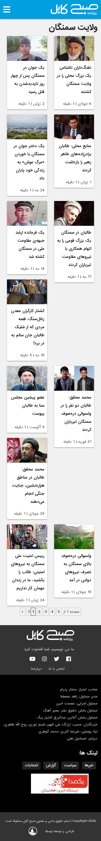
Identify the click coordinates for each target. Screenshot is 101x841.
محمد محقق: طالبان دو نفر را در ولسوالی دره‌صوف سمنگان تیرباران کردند (76, 413)
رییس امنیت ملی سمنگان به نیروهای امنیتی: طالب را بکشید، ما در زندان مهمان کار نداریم (27, 572)
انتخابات (31, 765)
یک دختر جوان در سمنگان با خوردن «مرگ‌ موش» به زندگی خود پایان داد (28, 162)
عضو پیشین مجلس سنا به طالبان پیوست (27, 405)
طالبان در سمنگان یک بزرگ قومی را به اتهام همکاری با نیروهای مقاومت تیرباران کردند (74, 248)
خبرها (89, 765)
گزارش (51, 765)
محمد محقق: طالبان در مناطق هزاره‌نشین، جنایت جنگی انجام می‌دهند (28, 485)
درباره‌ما (36, 668)
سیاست (70, 765)
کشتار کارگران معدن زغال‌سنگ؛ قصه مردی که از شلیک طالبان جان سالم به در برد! (27, 327)
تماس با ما (57, 668)
